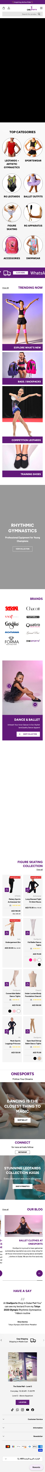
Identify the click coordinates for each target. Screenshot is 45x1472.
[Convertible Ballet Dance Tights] (14, 978)
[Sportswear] (33, 147)
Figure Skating (12, 227)
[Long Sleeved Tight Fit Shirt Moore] (33, 884)
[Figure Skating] (11, 212)
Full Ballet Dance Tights (34, 943)
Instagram (22, 1152)
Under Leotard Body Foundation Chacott (33, 994)
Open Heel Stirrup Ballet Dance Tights (33, 1042)
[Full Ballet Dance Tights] (33, 927)
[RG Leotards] (11, 183)
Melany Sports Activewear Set (14, 900)
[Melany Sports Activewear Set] (12, 884)
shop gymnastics (22, 1186)
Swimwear (33, 258)
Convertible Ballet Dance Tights (13, 994)
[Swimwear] (33, 245)
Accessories (12, 258)
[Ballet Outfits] (33, 183)
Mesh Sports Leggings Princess (12, 1042)
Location (22, 1402)
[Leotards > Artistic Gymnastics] (11, 147)
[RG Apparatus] (33, 212)
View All (5, 288)
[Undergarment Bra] (12, 927)
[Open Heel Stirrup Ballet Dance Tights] (33, 1026)
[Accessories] (11, 245)
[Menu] (41, 8)
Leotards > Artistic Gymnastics (12, 164)
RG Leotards (12, 196)
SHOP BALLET (22, 1120)
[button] (3, 8)
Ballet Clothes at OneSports (31, 1242)
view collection (22, 549)
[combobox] (22, 14)
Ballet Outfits (33, 196)
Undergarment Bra (12, 942)
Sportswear (33, 160)
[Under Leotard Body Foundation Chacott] (33, 978)
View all (39, 869)
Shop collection (30, 734)
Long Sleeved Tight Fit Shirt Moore (33, 900)
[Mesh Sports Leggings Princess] (12, 1026)
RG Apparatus (33, 225)
